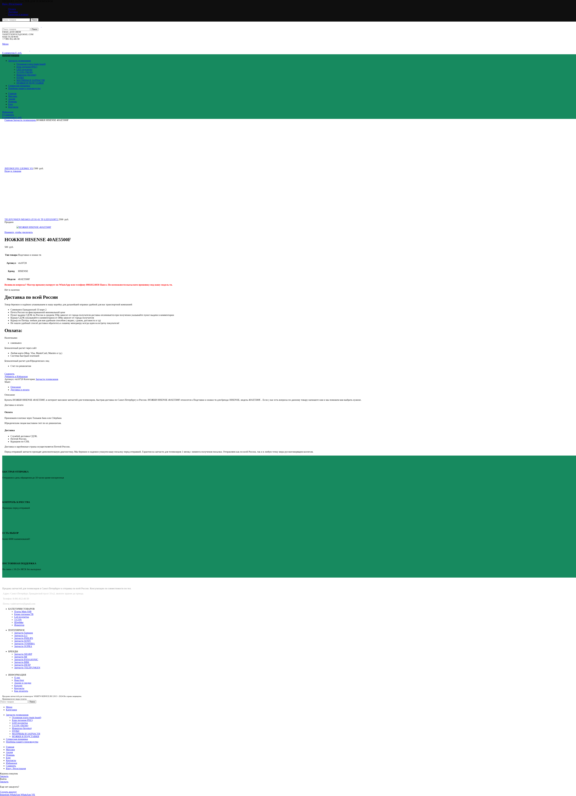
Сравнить (11, 766)
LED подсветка (24, 69)
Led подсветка (21, 617)
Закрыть (4, 776)
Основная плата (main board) (31, 64)
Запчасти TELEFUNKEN (27, 667)
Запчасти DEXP (22, 665)
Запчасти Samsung (23, 633)
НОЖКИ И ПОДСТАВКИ (30, 83)
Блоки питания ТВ (23, 614)
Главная (8, 120)
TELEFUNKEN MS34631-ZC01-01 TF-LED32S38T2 (31, 219)
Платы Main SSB (23, 611)
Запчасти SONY (22, 641)
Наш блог (19, 680)
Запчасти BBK (21, 662)
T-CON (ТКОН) (24, 72)
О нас (17, 677)
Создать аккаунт (8, 792)
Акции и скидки (22, 683)
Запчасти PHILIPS (23, 638)
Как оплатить (21, 691)
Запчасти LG (20, 635)
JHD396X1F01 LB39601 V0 (18, 168)
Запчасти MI (20, 657)
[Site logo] (22, 26)
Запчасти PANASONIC (26, 659)
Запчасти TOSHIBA (24, 643)
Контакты (19, 688)
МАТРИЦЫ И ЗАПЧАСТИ (30, 80)
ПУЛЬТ (20, 77)
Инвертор (19, 625)
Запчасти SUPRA (23, 646)
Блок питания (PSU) (26, 67)
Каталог (18, 685)
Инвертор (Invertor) (26, 75)
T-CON (18, 619)
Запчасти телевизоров (24, 120)
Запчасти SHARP (23, 654)
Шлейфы (18, 622)
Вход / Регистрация (16, 768)
